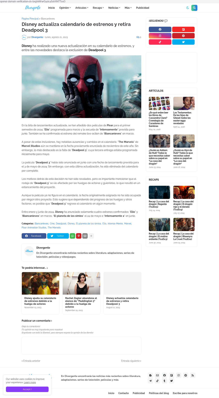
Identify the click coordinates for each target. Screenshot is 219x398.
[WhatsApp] (72, 236)
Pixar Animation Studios (34, 227)
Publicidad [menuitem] (142, 7)
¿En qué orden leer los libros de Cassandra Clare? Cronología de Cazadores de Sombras (158, 119)
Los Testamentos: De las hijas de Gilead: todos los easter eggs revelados (182, 118)
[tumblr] (164, 381)
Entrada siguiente (130, 361)
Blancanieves (48, 19)
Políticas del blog (159, 393)
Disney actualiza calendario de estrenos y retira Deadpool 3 (122, 301)
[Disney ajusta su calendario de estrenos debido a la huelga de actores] (40, 283)
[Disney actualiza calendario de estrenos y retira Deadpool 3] (122, 283)
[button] (187, 8)
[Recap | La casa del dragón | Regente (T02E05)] (159, 192)
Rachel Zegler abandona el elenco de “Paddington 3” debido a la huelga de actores (81, 302)
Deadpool (61, 223)
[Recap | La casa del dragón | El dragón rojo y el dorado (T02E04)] (184, 192)
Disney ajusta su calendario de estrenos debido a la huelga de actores (40, 301)
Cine (52, 223)
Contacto (123, 393)
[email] (157, 375)
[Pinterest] (78, 236)
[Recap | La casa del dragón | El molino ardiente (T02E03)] (159, 224)
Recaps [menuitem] (97, 7)
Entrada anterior (31, 361)
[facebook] (160, 29)
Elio (104, 223)
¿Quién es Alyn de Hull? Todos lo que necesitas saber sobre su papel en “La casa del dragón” (183, 157)
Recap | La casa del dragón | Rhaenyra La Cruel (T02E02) (183, 236)
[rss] (192, 375)
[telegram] (150, 381)
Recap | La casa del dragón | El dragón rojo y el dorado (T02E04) (183, 205)
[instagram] (160, 35)
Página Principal (30, 19)
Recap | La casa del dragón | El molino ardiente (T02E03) (159, 236)
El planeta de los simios (88, 223)
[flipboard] (183, 29)
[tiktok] (160, 42)
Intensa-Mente (115, 223)
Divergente (43, 247)
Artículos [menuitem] (80, 7)
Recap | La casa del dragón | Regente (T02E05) (159, 204)
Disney (71, 223)
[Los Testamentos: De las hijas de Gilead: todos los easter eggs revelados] (184, 103)
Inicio (111, 393)
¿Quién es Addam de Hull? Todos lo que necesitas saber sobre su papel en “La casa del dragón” (159, 157)
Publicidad (139, 393)
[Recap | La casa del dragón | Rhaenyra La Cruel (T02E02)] (184, 224)
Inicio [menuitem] (51, 7)
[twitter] (183, 42)
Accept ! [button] (27, 389)
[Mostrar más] (91, 236)
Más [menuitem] (127, 7)
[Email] (85, 236)
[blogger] (150, 375)
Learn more (30, 382)
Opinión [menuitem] (64, 7)
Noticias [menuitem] (113, 7)
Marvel (127, 223)
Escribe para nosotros (185, 393)
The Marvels (54, 227)
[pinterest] (183, 35)
